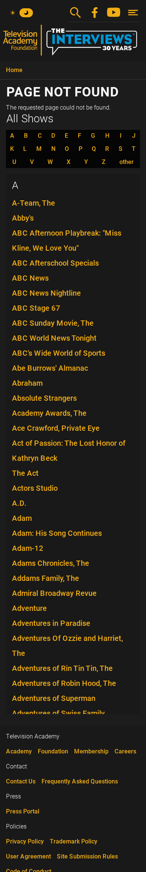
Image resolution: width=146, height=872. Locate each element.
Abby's (23, 218)
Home (14, 70)
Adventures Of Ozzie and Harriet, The (67, 646)
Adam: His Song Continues (57, 533)
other (126, 162)
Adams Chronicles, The (50, 563)
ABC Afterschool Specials (55, 263)
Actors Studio (35, 488)
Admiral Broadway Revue (54, 593)
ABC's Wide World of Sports (58, 353)
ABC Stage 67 (36, 308)
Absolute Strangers (44, 398)
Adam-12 (27, 548)
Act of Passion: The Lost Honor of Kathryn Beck (68, 451)
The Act (25, 473)
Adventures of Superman (53, 698)
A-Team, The (33, 202)
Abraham (27, 383)
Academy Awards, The (49, 413)
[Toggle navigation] (133, 13)
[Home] (73, 43)
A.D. (19, 503)
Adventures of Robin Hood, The (64, 683)
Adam (22, 518)
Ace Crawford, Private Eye (56, 428)
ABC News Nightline (46, 293)
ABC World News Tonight (54, 338)
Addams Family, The (45, 578)
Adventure (29, 608)
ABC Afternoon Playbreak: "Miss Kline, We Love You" (66, 241)
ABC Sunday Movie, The (53, 323)
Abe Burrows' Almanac (50, 368)
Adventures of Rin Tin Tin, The (62, 668)
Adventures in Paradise (51, 623)
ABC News (30, 278)
